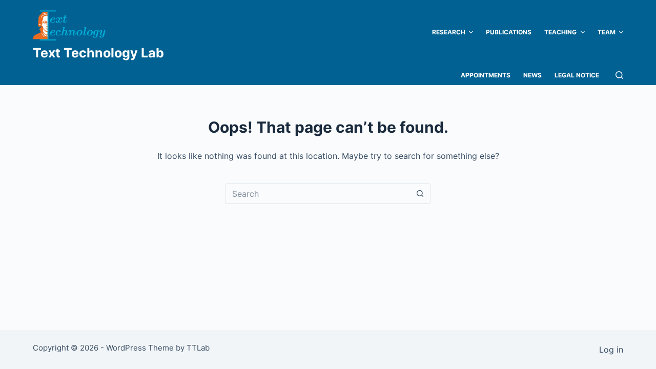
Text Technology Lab (98, 52)
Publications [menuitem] (508, 32)
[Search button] (420, 193)
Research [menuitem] (448, 32)
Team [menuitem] (607, 32)
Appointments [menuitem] (485, 75)
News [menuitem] (532, 75)
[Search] (619, 75)
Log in (611, 349)
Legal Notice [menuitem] (577, 75)
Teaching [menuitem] (560, 32)
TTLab (198, 348)
